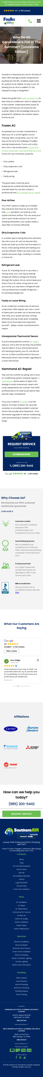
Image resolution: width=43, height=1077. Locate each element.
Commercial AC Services (21, 912)
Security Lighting (21, 961)
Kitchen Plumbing (21, 984)
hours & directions (21, 1024)
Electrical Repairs (21, 945)
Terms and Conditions (21, 889)
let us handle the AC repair (28, 192)
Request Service (21, 813)
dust (8, 212)
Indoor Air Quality (21, 919)
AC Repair (21, 905)
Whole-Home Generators (21, 965)
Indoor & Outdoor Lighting (21, 958)
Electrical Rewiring (21, 955)
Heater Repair (21, 925)
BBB (17, 592)
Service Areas (21, 869)
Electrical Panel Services (21, 948)
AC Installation (21, 902)
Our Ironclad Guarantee (21, 866)
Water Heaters (21, 978)
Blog (21, 863)
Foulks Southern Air (29, 98)
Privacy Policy (22, 886)
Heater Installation (21, 922)
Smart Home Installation (21, 951)
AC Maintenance (21, 909)
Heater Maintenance (21, 929)
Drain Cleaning (21, 994)
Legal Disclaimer (21, 882)
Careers (21, 879)
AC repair (23, 401)
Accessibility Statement (21, 876)
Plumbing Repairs (21, 991)
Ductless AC (21, 915)
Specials (22, 873)
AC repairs (34, 341)
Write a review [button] (11, 651)
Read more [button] (8, 680)
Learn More (6, 511)
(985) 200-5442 (22, 465)
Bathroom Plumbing (21, 988)
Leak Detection (21, 981)
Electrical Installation (21, 942)
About (21, 859)
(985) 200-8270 (21, 1040)
